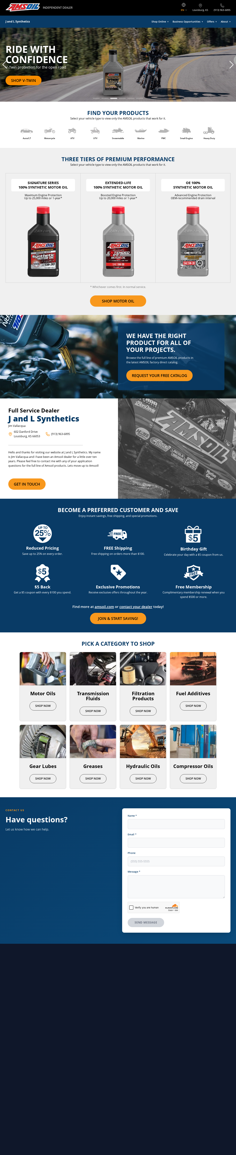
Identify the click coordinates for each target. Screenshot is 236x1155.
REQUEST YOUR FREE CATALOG (159, 375)
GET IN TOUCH (27, 484)
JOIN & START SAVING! (118, 618)
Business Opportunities (188, 21)
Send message (146, 922)
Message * (134, 871)
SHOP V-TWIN (23, 80)
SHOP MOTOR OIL (118, 301)
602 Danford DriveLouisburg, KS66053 (27, 434)
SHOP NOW (43, 706)
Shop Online (160, 21)
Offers (212, 21)
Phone (131, 853)
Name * (132, 815)
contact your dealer (135, 606)
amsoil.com (104, 606)
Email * (132, 834)
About (225, 21)
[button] (4, 64)
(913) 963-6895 (60, 434)
